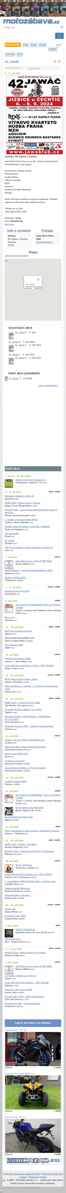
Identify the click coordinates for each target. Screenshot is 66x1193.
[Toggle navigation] (59, 36)
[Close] (38, 279)
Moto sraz (9, 617)
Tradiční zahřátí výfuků (16, 781)
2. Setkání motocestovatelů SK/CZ (21, 519)
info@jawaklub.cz (44, 242)
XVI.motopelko (12, 534)
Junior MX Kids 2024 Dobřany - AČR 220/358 (27, 983)
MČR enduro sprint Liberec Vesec (21, 679)
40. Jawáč (20, 358)
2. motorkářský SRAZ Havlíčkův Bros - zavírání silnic (30, 881)
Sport (19, 54)
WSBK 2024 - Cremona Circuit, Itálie (22, 703)
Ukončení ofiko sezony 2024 (18, 990)
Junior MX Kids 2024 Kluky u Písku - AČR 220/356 (29, 666)
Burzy (33, 44)
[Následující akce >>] (59, 61)
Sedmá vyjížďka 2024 (15, 577)
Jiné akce (10, 54)
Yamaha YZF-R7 (15, 1117)
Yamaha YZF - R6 (16, 1030)
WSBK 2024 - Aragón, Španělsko (21, 844)
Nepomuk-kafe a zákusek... (18, 895)
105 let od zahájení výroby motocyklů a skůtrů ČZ (29, 547)
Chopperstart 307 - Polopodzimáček (22, 1003)
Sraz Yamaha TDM (14, 645)
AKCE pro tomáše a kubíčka (18, 631)
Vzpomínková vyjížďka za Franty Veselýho (25, 768)
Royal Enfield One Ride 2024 (30, 808)
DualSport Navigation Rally (18, 658)
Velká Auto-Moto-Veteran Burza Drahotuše (25, 747)
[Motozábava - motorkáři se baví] (33, 20)
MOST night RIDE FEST (16, 754)
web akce (9, 224)
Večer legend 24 (13, 939)
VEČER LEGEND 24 (25, 930)
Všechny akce (13, 44)
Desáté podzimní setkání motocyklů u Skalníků (27, 526)
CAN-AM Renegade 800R (19, 1074)
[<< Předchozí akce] (55, 61)
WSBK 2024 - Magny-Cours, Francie (22, 503)
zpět (58, 44)
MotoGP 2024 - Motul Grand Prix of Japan (25, 953)
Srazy (25, 44)
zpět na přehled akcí (48, 385)
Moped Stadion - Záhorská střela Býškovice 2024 (28, 570)
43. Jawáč (13, 342)
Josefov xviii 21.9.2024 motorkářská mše (24, 740)
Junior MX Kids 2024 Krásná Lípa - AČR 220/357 (28, 874)
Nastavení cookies (38, 1177)
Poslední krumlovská (15, 761)
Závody (42, 44)
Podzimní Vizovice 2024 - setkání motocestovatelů (29, 726)
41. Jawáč (20, 345)
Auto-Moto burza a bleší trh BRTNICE (34, 561)
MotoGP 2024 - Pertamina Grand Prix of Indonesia (29, 851)
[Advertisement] (33, 428)
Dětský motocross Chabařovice (31, 480)
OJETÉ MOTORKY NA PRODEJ (33, 1023)
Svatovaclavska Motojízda (17, 888)
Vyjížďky (52, 49)
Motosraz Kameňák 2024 (17, 591)
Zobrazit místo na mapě (16, 255)
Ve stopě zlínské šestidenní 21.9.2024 (23, 709)
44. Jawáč (20, 332)
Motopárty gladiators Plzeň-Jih (19, 496)
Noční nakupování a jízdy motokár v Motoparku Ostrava (32, 831)
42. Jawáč (10, 540)
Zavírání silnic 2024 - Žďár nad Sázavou (24, 996)
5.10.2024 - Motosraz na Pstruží (20, 976)
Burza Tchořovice (24, 865)
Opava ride (10, 909)
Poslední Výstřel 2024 (15, 916)
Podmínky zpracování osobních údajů (21, 1174)
